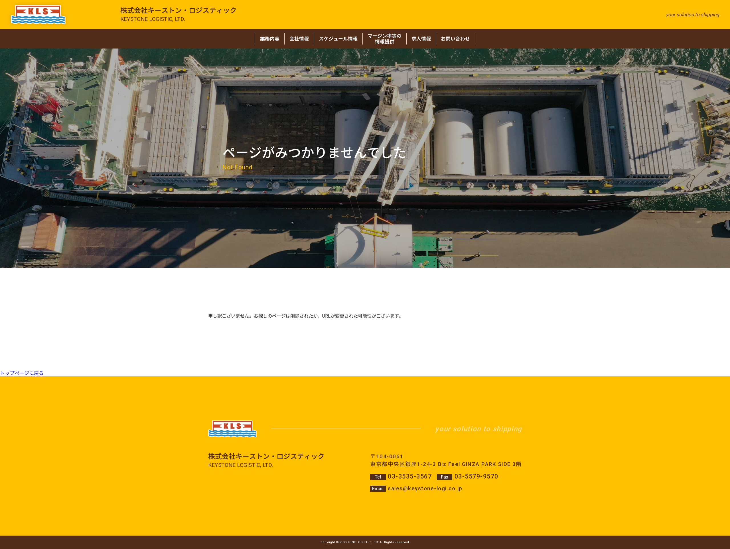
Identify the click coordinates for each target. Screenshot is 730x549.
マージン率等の (385, 39)
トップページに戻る (22, 373)
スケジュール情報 (338, 39)
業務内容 (269, 39)
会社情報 (299, 39)
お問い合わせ (455, 39)
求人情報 (421, 39)
